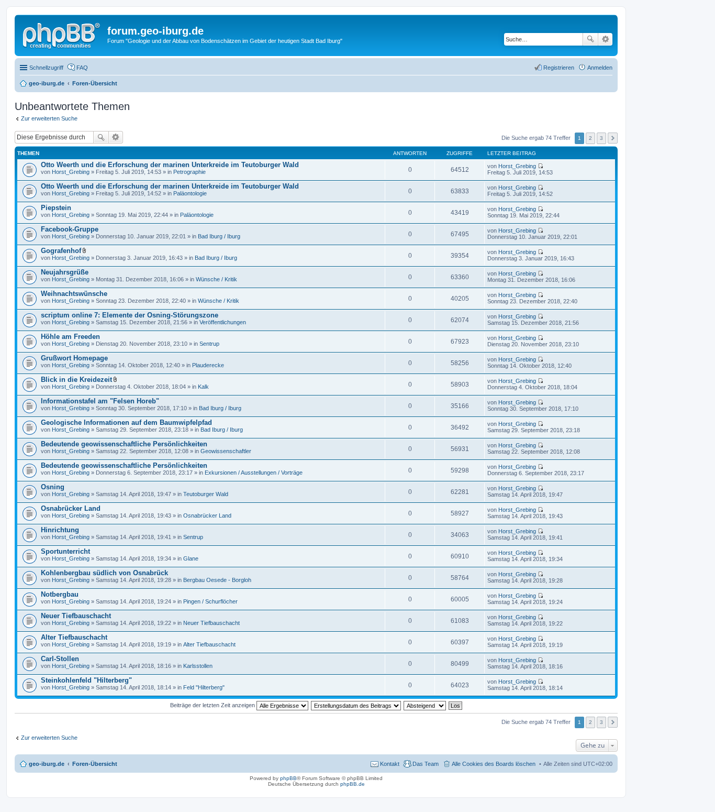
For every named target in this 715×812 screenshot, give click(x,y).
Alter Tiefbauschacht (74, 637)
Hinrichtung (60, 530)
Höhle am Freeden (70, 337)
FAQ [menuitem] (82, 67)
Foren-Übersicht (94, 764)
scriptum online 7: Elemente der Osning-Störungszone (129, 315)
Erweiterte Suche (605, 39)
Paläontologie (190, 193)
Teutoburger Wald (205, 494)
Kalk (203, 386)
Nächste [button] (613, 138)
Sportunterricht (65, 551)
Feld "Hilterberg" (204, 687)
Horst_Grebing (71, 172)
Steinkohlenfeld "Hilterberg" (86, 680)
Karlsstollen (198, 666)
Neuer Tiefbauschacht (76, 616)
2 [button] (590, 138)
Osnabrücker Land (70, 508)
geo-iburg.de (46, 764)
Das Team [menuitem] (425, 764)
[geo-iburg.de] (62, 34)
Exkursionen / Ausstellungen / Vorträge (254, 472)
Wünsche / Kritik (216, 279)
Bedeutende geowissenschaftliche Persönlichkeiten (124, 444)
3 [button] (601, 138)
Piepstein (56, 208)
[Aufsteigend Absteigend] (425, 705)
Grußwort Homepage (74, 358)
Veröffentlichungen (222, 322)
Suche (590, 39)
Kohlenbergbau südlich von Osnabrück (104, 573)
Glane (190, 558)
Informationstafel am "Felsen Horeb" (100, 401)
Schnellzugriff (46, 67)
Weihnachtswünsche (74, 294)
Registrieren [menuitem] (558, 67)
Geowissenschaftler (225, 451)
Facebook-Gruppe (69, 229)
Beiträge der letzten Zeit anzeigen (213, 705)
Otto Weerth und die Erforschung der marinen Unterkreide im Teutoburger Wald (170, 165)
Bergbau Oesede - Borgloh (217, 580)
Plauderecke (208, 365)
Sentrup (209, 344)
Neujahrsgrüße (64, 272)
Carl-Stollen (60, 659)
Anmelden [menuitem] (599, 67)
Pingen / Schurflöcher (210, 601)
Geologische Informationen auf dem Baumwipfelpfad (126, 422)
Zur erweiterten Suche (49, 118)
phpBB (288, 778)
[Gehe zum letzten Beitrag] (540, 166)
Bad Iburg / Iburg (219, 236)
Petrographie (189, 172)
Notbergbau (60, 594)
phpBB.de (352, 784)
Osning (52, 487)
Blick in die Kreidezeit (76, 379)
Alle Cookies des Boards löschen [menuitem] (493, 764)
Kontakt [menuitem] (389, 764)
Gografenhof (61, 251)
